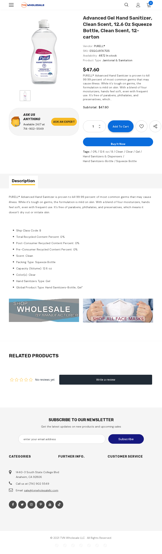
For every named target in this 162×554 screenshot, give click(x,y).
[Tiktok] (59, 505)
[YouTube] (50, 505)
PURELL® (99, 46)
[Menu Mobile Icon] (11, 5)
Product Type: (92, 60)
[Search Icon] (126, 5)
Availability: (90, 55)
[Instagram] (31, 505)
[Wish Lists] (141, 126)
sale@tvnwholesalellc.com (41, 490)
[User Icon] (138, 5)
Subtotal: (90, 107)
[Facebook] (13, 505)
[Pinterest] (41, 505)
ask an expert (64, 122)
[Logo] (32, 5)
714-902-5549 (33, 128)
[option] (44, 51)
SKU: (86, 51)
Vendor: (88, 46)
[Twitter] (22, 505)
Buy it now (118, 144)
